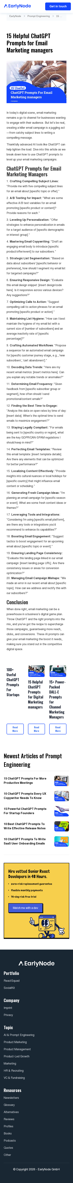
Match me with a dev (25, 908)
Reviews (9, 1119)
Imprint (8, 1008)
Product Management (17, 1049)
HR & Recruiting (14, 1071)
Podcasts (10, 1140)
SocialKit (9, 988)
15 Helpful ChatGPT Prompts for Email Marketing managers (60, 16)
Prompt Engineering (38, 16)
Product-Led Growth (16, 1056)
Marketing (10, 1063)
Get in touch (58, 6)
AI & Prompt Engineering (19, 1035)
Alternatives (11, 1112)
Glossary (9, 1105)
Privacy (8, 1015)
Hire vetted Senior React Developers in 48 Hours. (29, 874)
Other (7, 1155)
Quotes (8, 1148)
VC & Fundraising (14, 1078)
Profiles (8, 1126)
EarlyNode (15, 16)
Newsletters (11, 1098)
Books (8, 1133)
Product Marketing (15, 1042)
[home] (16, 6)
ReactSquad (11, 981)
